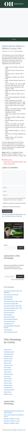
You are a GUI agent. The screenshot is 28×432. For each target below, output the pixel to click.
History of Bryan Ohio (9, 163)
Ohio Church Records (9, 310)
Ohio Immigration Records (10, 319)
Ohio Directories (8, 314)
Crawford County (8, 356)
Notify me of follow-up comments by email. (14, 203)
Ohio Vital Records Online (10, 332)
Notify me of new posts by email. (11, 206)
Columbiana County (9, 351)
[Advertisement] (14, 23)
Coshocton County (9, 354)
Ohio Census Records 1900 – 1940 (13, 308)
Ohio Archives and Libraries (11, 294)
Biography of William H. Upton (12, 418)
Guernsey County (8, 365)
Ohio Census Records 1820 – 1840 (13, 301)
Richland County (8, 385)
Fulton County (7, 363)
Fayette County (8, 360)
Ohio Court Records (9, 312)
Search (6, 245)
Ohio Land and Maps (9, 321)
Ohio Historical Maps (9, 317)
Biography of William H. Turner (12, 421)
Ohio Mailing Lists (8, 323)
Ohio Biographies (8, 297)
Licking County (8, 378)
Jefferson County (8, 374)
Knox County (7, 376)
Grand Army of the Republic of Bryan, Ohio (15, 161)
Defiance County (8, 358)
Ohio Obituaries (8, 329)
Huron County (7, 372)
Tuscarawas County (9, 389)
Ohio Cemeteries (8, 299)
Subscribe (20, 276)
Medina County (8, 380)
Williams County (8, 159)
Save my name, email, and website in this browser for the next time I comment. (14, 199)
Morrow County (8, 383)
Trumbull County (8, 387)
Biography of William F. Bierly (11, 423)
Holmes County (8, 369)
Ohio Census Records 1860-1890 (12, 305)
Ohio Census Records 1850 (11, 303)
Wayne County (7, 392)
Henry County (7, 367)
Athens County (8, 349)
